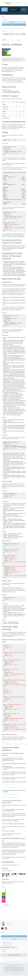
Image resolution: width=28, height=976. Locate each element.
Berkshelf (8, 31)
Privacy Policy (21, 972)
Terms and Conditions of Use (14, 972)
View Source (14, 936)
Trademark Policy (14, 973)
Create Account (17, 3)
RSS (3, 17)
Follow (15, 24)
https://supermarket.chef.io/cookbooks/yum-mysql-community (11, 794)
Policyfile (4, 31)
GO (23, 9)
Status (19, 973)
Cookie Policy (8, 973)
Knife (12, 31)
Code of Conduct (5, 972)
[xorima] (2, 928)
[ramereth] (6, 928)
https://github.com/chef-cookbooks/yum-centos (9, 787)
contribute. (19, 864)
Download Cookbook (14, 955)
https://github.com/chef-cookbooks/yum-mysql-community (10, 797)
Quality (18, 40)
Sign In (24, 3)
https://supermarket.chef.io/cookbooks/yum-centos (9, 784)
